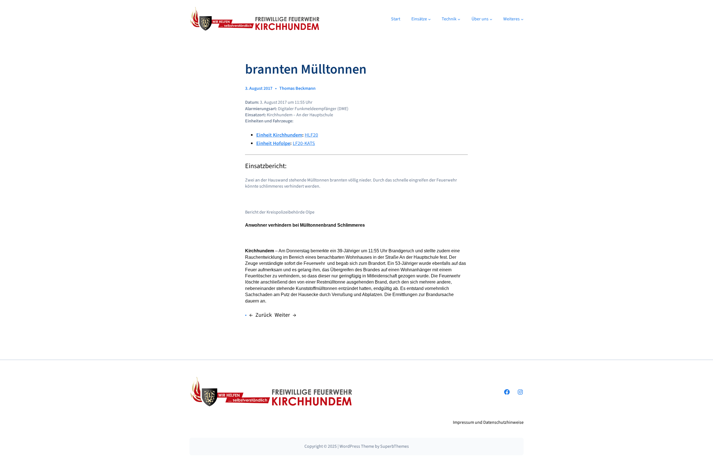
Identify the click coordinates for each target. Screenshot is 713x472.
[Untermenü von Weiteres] (522, 19)
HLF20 (311, 135)
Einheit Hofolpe (273, 143)
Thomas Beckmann (297, 88)
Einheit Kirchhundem (279, 135)
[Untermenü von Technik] (459, 19)
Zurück (263, 315)
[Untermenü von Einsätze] (429, 19)
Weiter (282, 315)
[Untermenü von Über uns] (491, 19)
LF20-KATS (304, 143)
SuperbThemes (394, 446)
